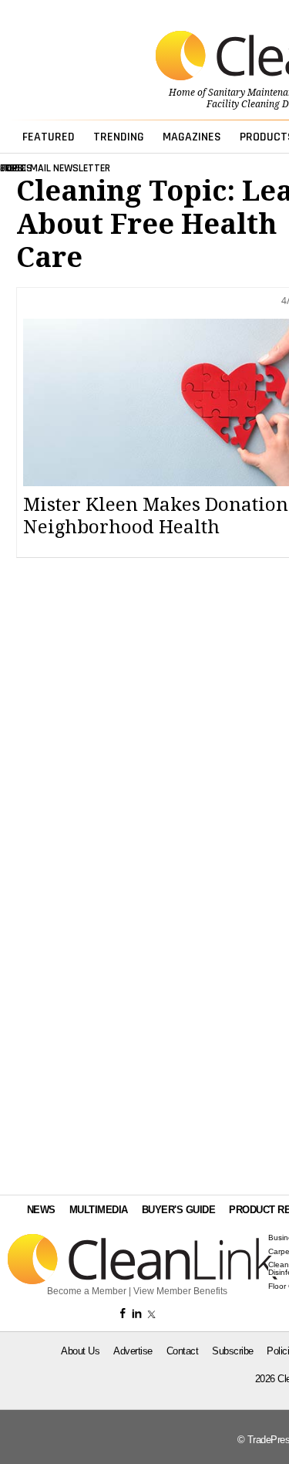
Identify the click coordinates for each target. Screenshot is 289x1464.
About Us (80, 1351)
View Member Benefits (180, 1291)
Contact (182, 1351)
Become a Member (86, 1291)
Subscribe (233, 1351)
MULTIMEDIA (98, 1209)
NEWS (41, 1209)
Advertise (133, 1351)
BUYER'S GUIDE (179, 1209)
